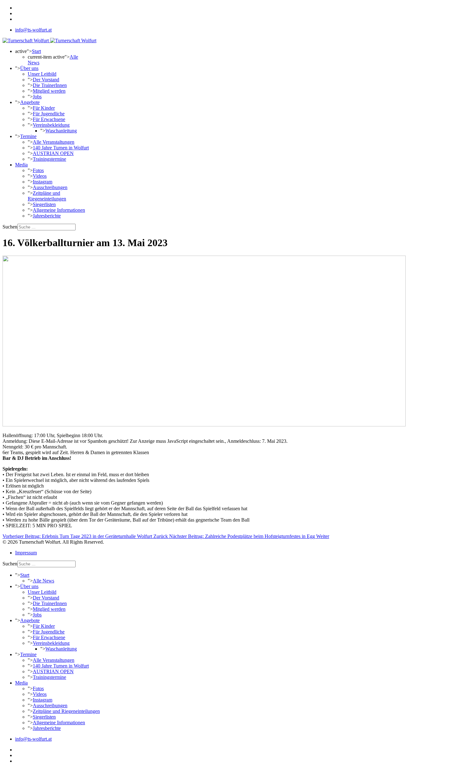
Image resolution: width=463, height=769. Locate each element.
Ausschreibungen (50, 187)
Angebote (30, 102)
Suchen (10, 226)
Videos (40, 176)
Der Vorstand (46, 79)
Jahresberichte (47, 215)
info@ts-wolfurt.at (33, 29)
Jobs (37, 96)
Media (21, 164)
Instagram (42, 181)
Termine (28, 136)
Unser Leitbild (42, 74)
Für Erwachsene (49, 119)
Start (36, 51)
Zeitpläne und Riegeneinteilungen (47, 195)
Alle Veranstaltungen (53, 142)
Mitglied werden (49, 91)
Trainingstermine (49, 159)
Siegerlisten (44, 204)
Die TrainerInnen (50, 85)
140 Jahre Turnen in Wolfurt (61, 147)
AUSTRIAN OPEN (53, 153)
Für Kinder (44, 108)
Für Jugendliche (49, 113)
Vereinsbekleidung (51, 125)
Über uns (29, 68)
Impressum (26, 552)
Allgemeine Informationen (59, 210)
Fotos (38, 170)
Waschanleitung (61, 130)
